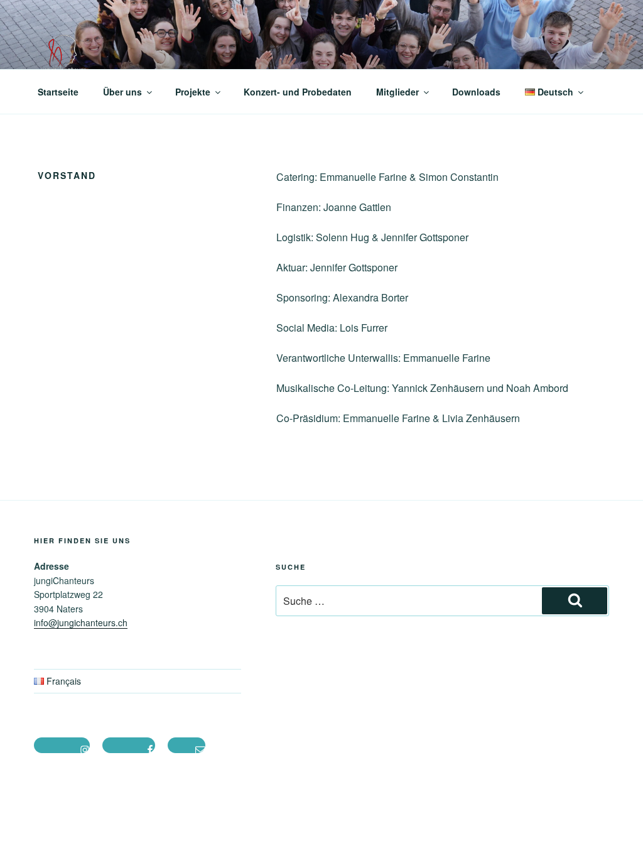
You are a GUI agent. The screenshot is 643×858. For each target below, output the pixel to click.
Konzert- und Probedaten (298, 91)
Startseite (58, 91)
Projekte (192, 91)
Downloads (476, 91)
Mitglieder (397, 91)
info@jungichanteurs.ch (80, 622)
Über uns (122, 91)
